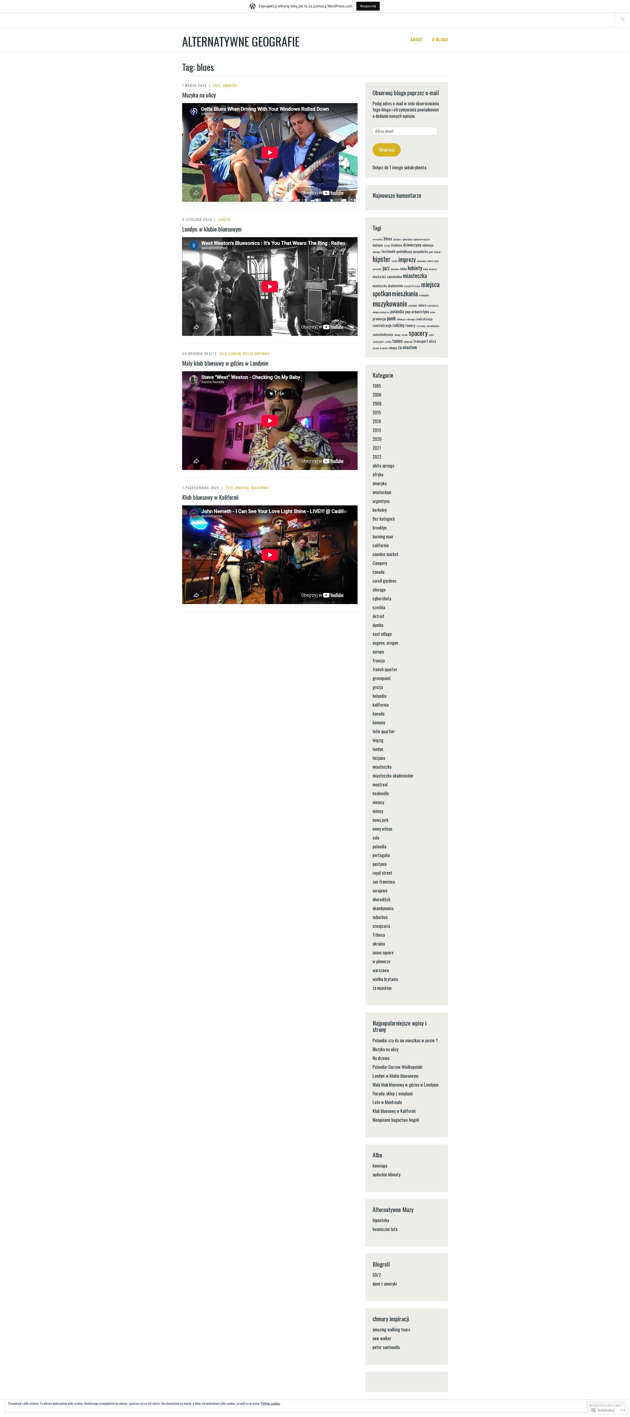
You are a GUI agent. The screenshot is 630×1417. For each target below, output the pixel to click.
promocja (379, 318)
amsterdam (382, 492)
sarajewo (380, 890)
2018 (223, 353)
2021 (229, 487)
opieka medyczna (381, 312)
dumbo (378, 625)
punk (391, 318)
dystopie (378, 245)
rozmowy (420, 326)
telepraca (408, 341)
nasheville (381, 793)
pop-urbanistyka (417, 311)
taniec (397, 340)
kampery (395, 269)
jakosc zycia (433, 261)
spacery (418, 333)
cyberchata (407, 239)
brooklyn (380, 527)
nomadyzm (433, 305)
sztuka (388, 341)
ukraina (379, 943)
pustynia (380, 864)
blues (388, 238)
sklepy (397, 335)
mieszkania (405, 293)
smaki (404, 335)
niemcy (378, 802)
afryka (378, 474)
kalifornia (259, 487)
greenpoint (382, 678)
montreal (380, 784)
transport (420, 341)
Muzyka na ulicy (199, 94)
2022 (217, 85)
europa (378, 651)
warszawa (381, 970)
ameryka (230, 85)
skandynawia (383, 908)
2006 (377, 394)
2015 (377, 412)
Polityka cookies (270, 1403)
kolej (425, 269)
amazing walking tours (391, 1329)
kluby (403, 268)
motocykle (424, 295)
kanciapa (380, 1165)
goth (431, 252)
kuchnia (433, 269)
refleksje (401, 319)
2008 (377, 403)
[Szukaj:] (622, 19)
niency (378, 811)
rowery (410, 325)
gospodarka (420, 251)
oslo (376, 837)
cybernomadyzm (421, 239)
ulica (432, 341)
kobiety (415, 268)
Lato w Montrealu (387, 1102)
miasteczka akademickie (388, 285)
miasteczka (415, 275)
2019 (377, 430)
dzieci (387, 245)
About (416, 40)
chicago (379, 589)
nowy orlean (382, 828)
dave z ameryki (385, 1283)
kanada (378, 713)
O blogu (440, 40)
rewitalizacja (382, 325)
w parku (383, 348)
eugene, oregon (385, 642)
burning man (383, 536)
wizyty (376, 348)
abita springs (383, 465)
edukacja (427, 245)
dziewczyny (412, 245)
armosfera (378, 239)
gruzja (378, 687)
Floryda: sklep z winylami (393, 1093)
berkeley (380, 510)
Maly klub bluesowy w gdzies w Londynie (225, 362)
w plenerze (381, 961)
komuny (379, 722)
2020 (377, 439)
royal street (382, 873)
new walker (382, 1338)
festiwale (388, 251)
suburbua (380, 917)
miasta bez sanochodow (387, 276)
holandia (379, 696)
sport (431, 335)
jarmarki (377, 269)
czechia (379, 607)
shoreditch (381, 899)
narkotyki (412, 305)
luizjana (379, 758)
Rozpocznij (368, 6)
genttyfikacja (404, 251)
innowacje (421, 261)
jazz (386, 268)
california (381, 545)
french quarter (385, 669)
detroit (378, 616)
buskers (397, 239)
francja (379, 660)
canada (378, 572)
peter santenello (386, 1347)
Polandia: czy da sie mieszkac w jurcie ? (405, 1040)
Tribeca (379, 935)
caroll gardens (384, 580)
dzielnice (396, 245)
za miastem (407, 347)
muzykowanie (390, 303)
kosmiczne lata (385, 1229)
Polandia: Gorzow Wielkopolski (397, 1067)
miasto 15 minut (412, 286)
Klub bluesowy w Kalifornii (210, 497)
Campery (380, 563)
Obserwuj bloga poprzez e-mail (406, 92)
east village (382, 634)
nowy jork (380, 820)
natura (422, 305)
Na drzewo (381, 1058)
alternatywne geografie (240, 41)
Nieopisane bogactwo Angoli (396, 1120)
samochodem (433, 326)
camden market (385, 554)
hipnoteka (381, 1220)
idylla (394, 261)
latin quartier (384, 731)
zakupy (392, 347)
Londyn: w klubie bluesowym (212, 228)
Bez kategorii (384, 518)
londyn (224, 219)
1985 (377, 386)
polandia (397, 311)
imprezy (407, 259)
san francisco (384, 881)
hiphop (437, 252)
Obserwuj (386, 149)
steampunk (378, 341)
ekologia (376, 252)
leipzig (378, 740)
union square (383, 952)
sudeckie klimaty (386, 1174)
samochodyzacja (383, 334)
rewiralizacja (424, 318)
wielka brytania (256, 353)
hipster (382, 259)
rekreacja (410, 319)
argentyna (381, 501)
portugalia (381, 855)
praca (432, 312)
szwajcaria (381, 926)
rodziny (398, 325)
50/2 (377, 1275)
